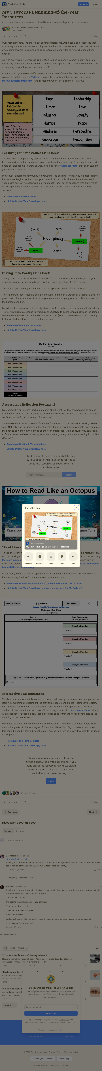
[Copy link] (28, 556)
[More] (73, 556)
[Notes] (62, 556)
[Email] (51, 556)
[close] (76, 507)
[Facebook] (40, 556)
